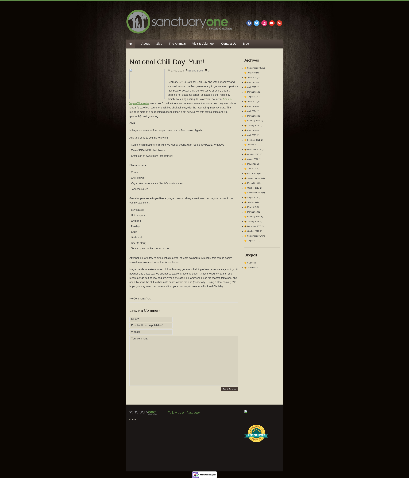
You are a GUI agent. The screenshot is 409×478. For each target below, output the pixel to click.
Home (130, 44)
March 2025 (252, 92)
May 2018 (251, 207)
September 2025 (254, 68)
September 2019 (254, 178)
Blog (246, 43)
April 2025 (251, 87)
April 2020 (251, 169)
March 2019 (252, 183)
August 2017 (252, 241)
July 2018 (251, 202)
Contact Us (228, 43)
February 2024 (253, 121)
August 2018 (252, 197)
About (145, 43)
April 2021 (251, 135)
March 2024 (252, 116)
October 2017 (253, 231)
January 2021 (253, 145)
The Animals (177, 43)
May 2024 (251, 106)
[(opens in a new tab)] (188, 421)
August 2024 (252, 97)
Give (159, 43)
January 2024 (253, 125)
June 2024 (252, 101)
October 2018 (253, 188)
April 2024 (251, 111)
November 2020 (254, 149)
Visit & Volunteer (203, 43)
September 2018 (254, 193)
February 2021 (253, 140)
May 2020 (251, 164)
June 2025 (252, 77)
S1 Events (251, 263)
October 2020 (253, 154)
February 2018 (253, 217)
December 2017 (254, 226)
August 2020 (252, 159)
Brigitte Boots (196, 70)
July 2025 (251, 73)
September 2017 (254, 236)
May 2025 (251, 82)
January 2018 (253, 221)
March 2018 (252, 212)
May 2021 (251, 130)
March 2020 (252, 173)
